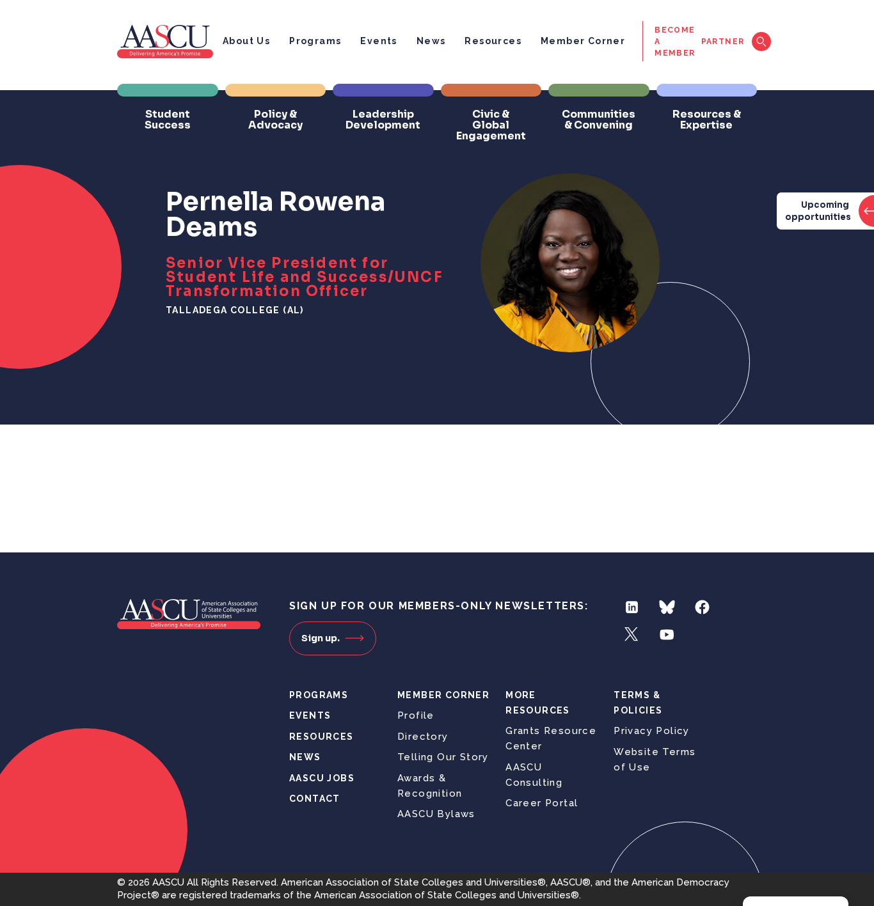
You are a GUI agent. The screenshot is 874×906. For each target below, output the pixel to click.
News (431, 41)
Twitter (632, 635)
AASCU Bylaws (436, 814)
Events (378, 41)
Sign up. (320, 638)
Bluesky (667, 607)
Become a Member (675, 42)
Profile (415, 715)
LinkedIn (632, 607)
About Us (246, 41)
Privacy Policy (652, 731)
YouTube (667, 635)
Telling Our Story (443, 757)
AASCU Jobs (321, 778)
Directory (423, 736)
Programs (315, 41)
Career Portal (541, 803)
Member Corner (583, 41)
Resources (493, 41)
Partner (723, 41)
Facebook (702, 607)
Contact (314, 798)
